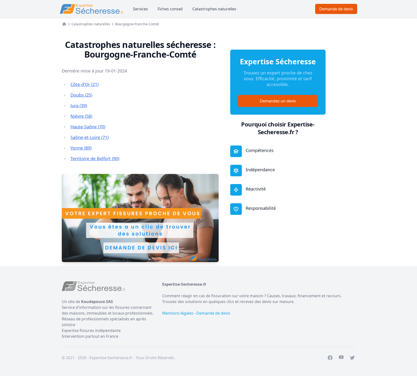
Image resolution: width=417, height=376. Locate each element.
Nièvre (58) (81, 116)
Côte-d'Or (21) (84, 84)
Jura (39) (78, 105)
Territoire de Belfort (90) (94, 158)
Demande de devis (336, 9)
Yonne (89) (80, 148)
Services (140, 9)
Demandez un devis (278, 101)
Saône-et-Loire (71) (89, 137)
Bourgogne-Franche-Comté (137, 24)
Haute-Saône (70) (87, 127)
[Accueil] (64, 24)
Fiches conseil (170, 9)
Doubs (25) (81, 95)
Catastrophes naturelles (214, 9)
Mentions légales (177, 313)
